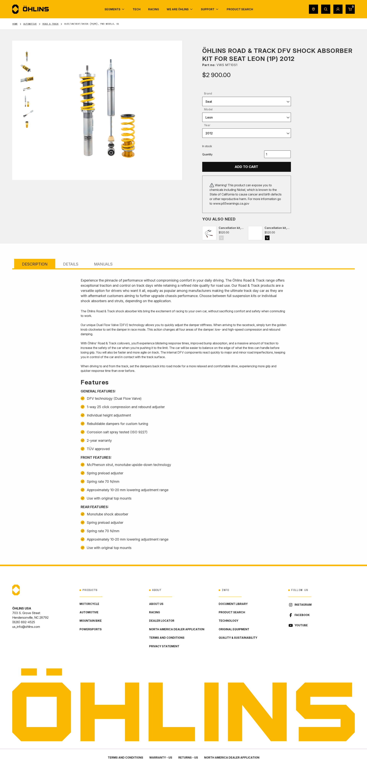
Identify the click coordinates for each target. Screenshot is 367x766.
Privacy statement (164, 646)
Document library (233, 603)
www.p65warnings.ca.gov (231, 203)
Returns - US (188, 757)
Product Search (232, 612)
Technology (228, 620)
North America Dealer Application (176, 629)
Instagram (303, 604)
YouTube (301, 625)
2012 (209, 133)
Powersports (91, 629)
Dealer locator (161, 620)
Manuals (103, 264)
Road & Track (50, 23)
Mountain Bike (91, 620)
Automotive (30, 23)
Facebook (302, 615)
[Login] (338, 9)
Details (70, 264)
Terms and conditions (166, 637)
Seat (208, 101)
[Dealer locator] (313, 9)
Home (15, 23)
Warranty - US (160, 757)
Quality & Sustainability (238, 637)
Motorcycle (89, 603)
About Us (156, 603)
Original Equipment (234, 629)
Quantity (207, 154)
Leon (209, 117)
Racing (154, 612)
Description (34, 264)
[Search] (325, 9)
